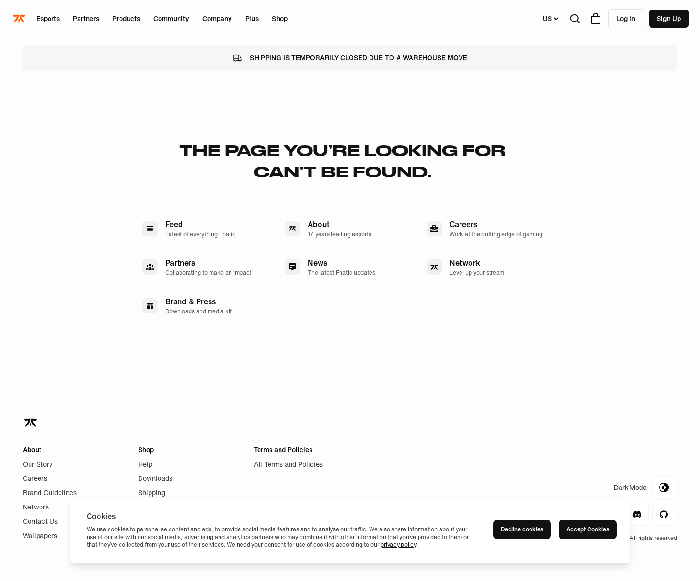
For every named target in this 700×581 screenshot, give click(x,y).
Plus (252, 18)
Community (171, 18)
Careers (35, 478)
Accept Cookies (587, 529)
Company (217, 18)
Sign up (669, 18)
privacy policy (398, 544)
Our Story (38, 464)
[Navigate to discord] (637, 514)
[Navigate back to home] (31, 422)
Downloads (155, 478)
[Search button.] (574, 18)
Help (145, 464)
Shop (280, 18)
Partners (86, 18)
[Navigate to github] (663, 514)
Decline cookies (522, 529)
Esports (48, 18)
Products (126, 18)
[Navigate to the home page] (20, 18)
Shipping (151, 493)
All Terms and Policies (288, 464)
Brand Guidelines (50, 493)
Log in (625, 18)
